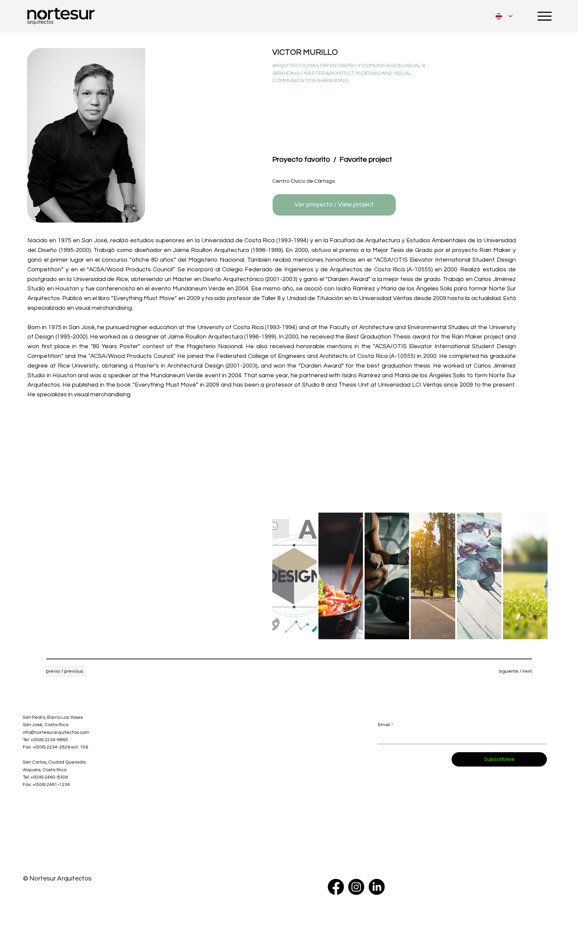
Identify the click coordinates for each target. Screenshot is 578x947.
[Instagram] (356, 887)
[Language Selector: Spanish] (503, 16)
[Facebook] (336, 887)
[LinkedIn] (377, 887)
